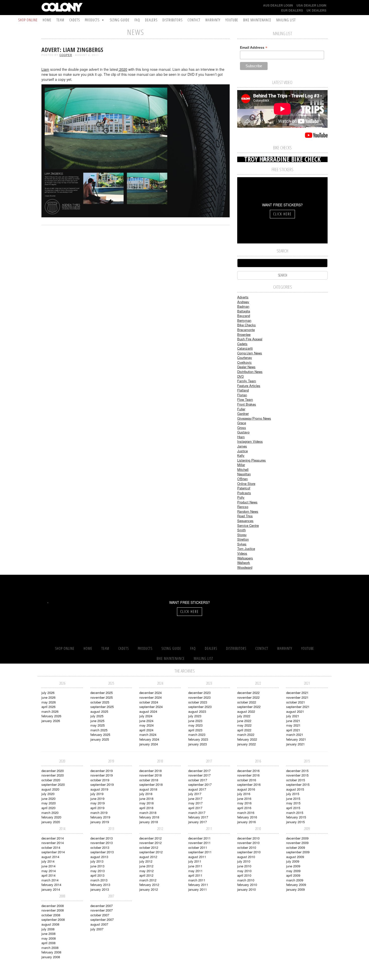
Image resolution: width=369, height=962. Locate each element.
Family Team (246, 380)
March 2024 (147, 734)
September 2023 (200, 706)
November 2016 (248, 775)
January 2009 (295, 889)
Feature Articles (248, 385)
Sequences (245, 520)
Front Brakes (246, 404)
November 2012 (150, 842)
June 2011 (195, 866)
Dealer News (246, 366)
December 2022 (248, 692)
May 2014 (48, 870)
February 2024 (149, 739)
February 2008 (51, 952)
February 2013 (100, 884)
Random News (247, 511)
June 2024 (146, 720)
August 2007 (99, 924)
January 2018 (148, 821)
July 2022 (243, 716)
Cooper (65, 55)
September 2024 (151, 706)
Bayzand (243, 315)
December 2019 (101, 770)
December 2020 (52, 770)
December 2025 (101, 692)
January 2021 (295, 744)
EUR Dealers (292, 10)
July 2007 (96, 929)
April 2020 (48, 807)
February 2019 (100, 817)
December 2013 (101, 838)
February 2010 (247, 884)
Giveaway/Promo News (254, 418)
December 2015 (297, 770)
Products (92, 20)
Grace (241, 422)
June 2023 (195, 720)
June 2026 (48, 697)
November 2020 (52, 775)
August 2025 (99, 711)
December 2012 (150, 838)
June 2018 (146, 798)
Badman (243, 306)
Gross (241, 427)
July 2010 (243, 861)
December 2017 (199, 770)
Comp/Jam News (249, 353)
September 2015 (298, 784)
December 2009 (297, 838)
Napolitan (244, 474)
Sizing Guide (120, 20)
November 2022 (248, 697)
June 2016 (244, 798)
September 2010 (249, 852)
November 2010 (248, 842)
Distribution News (250, 371)
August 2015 (295, 789)
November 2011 (199, 842)
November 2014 (52, 842)
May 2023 (195, 725)
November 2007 (101, 910)
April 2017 (195, 807)
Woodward (244, 567)
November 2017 (199, 775)
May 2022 (244, 725)
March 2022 (245, 734)
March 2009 (294, 880)
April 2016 (244, 807)
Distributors (172, 20)
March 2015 (294, 812)
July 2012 (145, 861)
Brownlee (244, 334)
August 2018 (148, 789)
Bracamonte (246, 329)
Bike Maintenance (257, 20)
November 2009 (297, 842)
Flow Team (245, 399)
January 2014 (50, 889)
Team (60, 20)
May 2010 (244, 870)
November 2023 (199, 697)
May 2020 (48, 803)
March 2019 (98, 812)
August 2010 (246, 856)
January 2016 (246, 821)
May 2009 (293, 870)
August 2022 (246, 711)
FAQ (137, 20)
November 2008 (52, 910)
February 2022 (247, 739)
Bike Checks (246, 325)
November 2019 (101, 775)
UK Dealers (316, 10)
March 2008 (49, 947)
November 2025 (101, 697)
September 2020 (53, 784)
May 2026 (48, 702)
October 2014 (50, 847)
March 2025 (98, 730)
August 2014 (50, 856)
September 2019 (102, 784)
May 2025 (97, 725)
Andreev (243, 301)
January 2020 (50, 821)
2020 (122, 69)
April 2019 (97, 807)
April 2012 (146, 875)
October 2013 (99, 847)
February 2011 (198, 884)
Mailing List (286, 20)
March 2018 (147, 812)
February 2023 (198, 739)
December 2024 (150, 692)
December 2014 (52, 838)
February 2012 (149, 884)
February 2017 (198, 817)
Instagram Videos (250, 441)
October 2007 (99, 915)
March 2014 (49, 880)
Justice (242, 450)
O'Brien (242, 478)
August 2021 (295, 711)
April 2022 (244, 730)
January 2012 (148, 889)
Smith (241, 530)
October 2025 (99, 702)
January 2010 (246, 889)
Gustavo (243, 432)
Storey (242, 534)
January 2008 (50, 956)
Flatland (243, 390)
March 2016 (245, 812)
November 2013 (101, 842)
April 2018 (146, 807)
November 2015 (297, 775)
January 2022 (246, 744)
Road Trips (245, 516)
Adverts (243, 297)
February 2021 (296, 739)
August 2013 (99, 856)
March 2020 (49, 812)
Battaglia (243, 311)
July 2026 (47, 692)
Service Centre (248, 525)
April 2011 (195, 875)
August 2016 (246, 789)
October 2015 (295, 780)
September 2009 (298, 852)
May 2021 (293, 725)
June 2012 (146, 866)
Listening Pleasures (251, 460)
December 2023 (199, 692)
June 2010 (244, 866)
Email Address (253, 47)
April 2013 (97, 875)
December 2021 (297, 692)
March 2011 (196, 880)
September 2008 (53, 919)
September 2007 (102, 919)
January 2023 (197, 744)
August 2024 (148, 711)
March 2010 (245, 880)
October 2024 (148, 702)
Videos (242, 553)
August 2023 (197, 711)
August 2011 (197, 856)
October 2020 (50, 780)
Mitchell (243, 469)
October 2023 (197, 702)
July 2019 (96, 793)
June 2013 (97, 866)
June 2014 (48, 866)
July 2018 (145, 793)
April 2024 (146, 730)
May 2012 (146, 870)
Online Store (246, 483)
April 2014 (48, 875)
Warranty (212, 20)
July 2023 (194, 716)
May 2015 (293, 803)
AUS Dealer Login (278, 5)
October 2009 (295, 847)
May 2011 (195, 870)
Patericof (243, 488)
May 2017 (195, 803)
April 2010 (244, 875)
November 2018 (150, 775)
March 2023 (196, 734)
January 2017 (197, 821)
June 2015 (293, 798)
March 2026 (49, 711)
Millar (241, 464)
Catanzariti (245, 348)
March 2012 (147, 880)
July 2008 (47, 929)
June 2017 (195, 798)
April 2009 (293, 875)
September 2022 (249, 706)
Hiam (241, 436)
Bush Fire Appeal (249, 339)
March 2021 (294, 734)
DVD (240, 376)
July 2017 (194, 793)
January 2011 (197, 889)
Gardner (243, 413)
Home (47, 20)
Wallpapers (245, 558)
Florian (242, 395)
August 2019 (99, 789)
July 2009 (292, 861)
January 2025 (99, 739)
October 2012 (148, 847)
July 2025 (96, 716)
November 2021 (297, 697)
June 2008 (48, 933)
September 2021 (298, 706)
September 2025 (102, 706)
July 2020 (47, 793)
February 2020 (51, 817)
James (242, 446)
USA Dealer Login (311, 5)
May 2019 (97, 803)
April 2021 (293, 730)
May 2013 (97, 870)
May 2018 (146, 803)
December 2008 (52, 905)
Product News (247, 502)
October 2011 (197, 847)
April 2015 (293, 807)
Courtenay (244, 357)
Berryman (244, 320)
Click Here (282, 214)
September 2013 (102, 852)
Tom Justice (246, 548)
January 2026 (50, 720)
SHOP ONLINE (28, 20)
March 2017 (196, 812)
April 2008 (48, 942)
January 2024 (148, 744)
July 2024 (145, 716)
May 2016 (244, 803)
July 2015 (292, 793)
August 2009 (295, 856)
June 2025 (97, 720)
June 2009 (293, 866)
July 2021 (292, 716)
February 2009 (296, 884)
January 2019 (99, 821)
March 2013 (98, 880)
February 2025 (100, 734)
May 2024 (146, 725)
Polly (240, 497)
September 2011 (200, 852)
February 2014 (51, 884)
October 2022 (246, 702)
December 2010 (248, 838)
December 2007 (101, 905)
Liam (45, 69)
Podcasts (244, 492)
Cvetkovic (244, 362)
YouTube (231, 20)
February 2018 (149, 817)
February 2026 (51, 716)
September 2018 (151, 784)
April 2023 (195, 730)
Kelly (240, 455)
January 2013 (99, 889)
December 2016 (248, 770)
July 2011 (194, 861)
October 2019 (99, 780)
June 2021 (293, 720)
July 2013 (96, 861)
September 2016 (249, 784)
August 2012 (148, 856)
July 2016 (243, 793)
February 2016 (247, 817)
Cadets (74, 20)
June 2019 (97, 798)
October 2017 (197, 780)
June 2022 (244, 720)
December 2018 (150, 770)
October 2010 (246, 847)
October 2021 (295, 702)
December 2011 (199, 838)
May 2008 (48, 938)
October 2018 (148, 780)
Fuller (241, 409)
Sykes (242, 544)
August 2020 (50, 789)
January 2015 (295, 821)
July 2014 (47, 861)
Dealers (151, 20)
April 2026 (48, 706)
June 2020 (48, 798)
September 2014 (53, 852)
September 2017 (200, 784)
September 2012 (151, 852)
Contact (194, 20)
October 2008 (50, 915)
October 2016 (246, 780)
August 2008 (50, 924)
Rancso (242, 506)
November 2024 (150, 697)
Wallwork (243, 562)
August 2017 (197, 789)
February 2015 (296, 817)
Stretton (243, 539)
